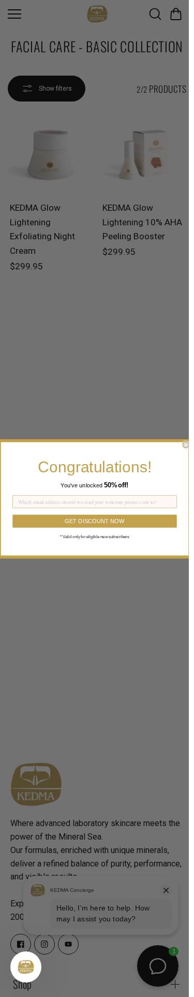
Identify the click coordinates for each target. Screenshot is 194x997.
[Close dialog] (186, 444)
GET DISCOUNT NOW (95, 520)
